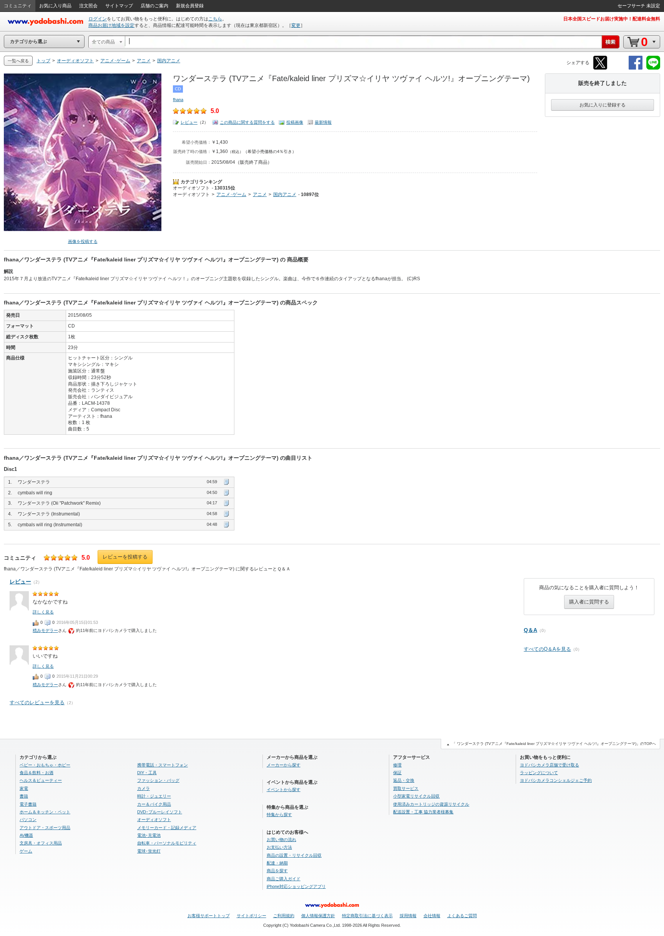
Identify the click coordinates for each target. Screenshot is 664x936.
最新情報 (323, 122)
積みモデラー (45, 630)
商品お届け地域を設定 (111, 25)
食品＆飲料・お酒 (36, 772)
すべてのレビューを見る (37, 702)
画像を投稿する (83, 241)
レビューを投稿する (125, 557)
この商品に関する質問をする (247, 122)
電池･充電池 (149, 835)
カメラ (143, 788)
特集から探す (279, 814)
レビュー (189, 122)
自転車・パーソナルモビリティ (166, 843)
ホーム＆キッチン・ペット (45, 812)
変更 (295, 25)
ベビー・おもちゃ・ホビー (45, 765)
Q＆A (530, 630)
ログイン (97, 19)
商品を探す (277, 870)
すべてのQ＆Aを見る (547, 649)
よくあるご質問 (462, 915)
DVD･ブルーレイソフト (159, 812)
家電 (24, 788)
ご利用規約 (283, 915)
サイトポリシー (251, 915)
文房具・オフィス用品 (41, 843)
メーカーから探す (283, 765)
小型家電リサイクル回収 (416, 796)
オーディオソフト (191, 188)
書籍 (24, 796)
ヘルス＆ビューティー (41, 780)
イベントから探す (283, 789)
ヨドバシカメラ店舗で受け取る (549, 765)
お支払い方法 (279, 847)
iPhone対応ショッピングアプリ (296, 886)
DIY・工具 (147, 772)
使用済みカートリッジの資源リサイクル (431, 804)
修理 (397, 765)
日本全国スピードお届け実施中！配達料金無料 (611, 19)
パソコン (28, 819)
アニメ (260, 194)
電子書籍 (28, 804)
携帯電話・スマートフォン (162, 765)
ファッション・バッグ (158, 780)
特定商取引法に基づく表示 (367, 915)
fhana (178, 99)
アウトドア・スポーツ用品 (45, 827)
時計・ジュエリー (154, 796)
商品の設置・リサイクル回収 (294, 855)
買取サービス (405, 788)
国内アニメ (284, 194)
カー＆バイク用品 (154, 804)
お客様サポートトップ (209, 915)
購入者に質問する (589, 602)
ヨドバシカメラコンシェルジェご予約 (556, 780)
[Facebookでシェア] (635, 68)
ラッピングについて (539, 772)
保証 (397, 772)
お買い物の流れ (281, 839)
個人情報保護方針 (318, 915)
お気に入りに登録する (602, 105)
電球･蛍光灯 (149, 851)
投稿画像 (294, 122)
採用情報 (408, 915)
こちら (215, 19)
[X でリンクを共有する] (600, 68)
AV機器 (26, 835)
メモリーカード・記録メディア (166, 827)
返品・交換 (403, 780)
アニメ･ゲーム (231, 194)
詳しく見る (43, 612)
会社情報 (431, 915)
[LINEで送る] (653, 68)
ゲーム (26, 851)
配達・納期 (277, 863)
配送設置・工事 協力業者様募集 (423, 812)
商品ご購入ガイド (283, 878)
